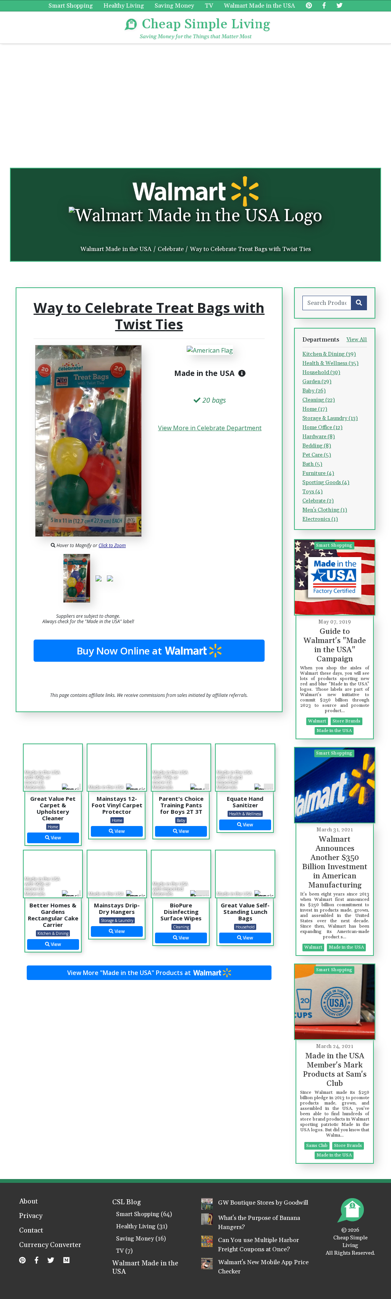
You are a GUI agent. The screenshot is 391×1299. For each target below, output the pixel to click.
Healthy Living (123, 6)
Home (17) (314, 409)
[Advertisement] (195, 101)
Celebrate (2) (318, 500)
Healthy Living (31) (141, 1226)
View (55, 837)
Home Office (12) (322, 427)
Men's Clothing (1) (324, 510)
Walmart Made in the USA (259, 6)
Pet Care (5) (316, 455)
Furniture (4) (318, 473)
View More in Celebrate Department (210, 428)
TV (209, 6)
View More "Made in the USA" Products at (129, 973)
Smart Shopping (70, 6)
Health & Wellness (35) (330, 363)
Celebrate (171, 249)
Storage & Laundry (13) (330, 418)
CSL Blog (126, 1202)
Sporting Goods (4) (325, 482)
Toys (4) (312, 491)
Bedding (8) (316, 445)
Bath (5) (312, 464)
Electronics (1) (320, 519)
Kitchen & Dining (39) (329, 354)
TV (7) (124, 1251)
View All (356, 339)
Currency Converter (50, 1245)
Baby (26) (314, 390)
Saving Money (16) (141, 1238)
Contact (31, 1231)
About (28, 1202)
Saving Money (174, 6)
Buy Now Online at (120, 651)
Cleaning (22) (318, 400)
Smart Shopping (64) (144, 1214)
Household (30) (321, 372)
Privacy (30, 1216)
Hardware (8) (318, 436)
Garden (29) (316, 381)
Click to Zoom (112, 545)
